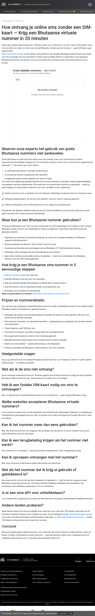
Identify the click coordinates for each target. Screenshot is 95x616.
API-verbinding (37, 575)
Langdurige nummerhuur (9, 578)
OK (71, 613)
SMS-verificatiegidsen (9, 582)
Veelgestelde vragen (8, 591)
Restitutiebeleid (70, 578)
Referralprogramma (39, 578)
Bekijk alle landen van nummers (70, 517)
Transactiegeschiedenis (29, 11)
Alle (17, 80)
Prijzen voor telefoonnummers (12, 571)
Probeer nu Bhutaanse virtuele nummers (52, 293)
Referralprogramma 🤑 (67, 11)
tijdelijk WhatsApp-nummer (81, 514)
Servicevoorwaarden (71, 582)
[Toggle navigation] (90, 4)
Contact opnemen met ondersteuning (14, 587)
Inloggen (78, 561)
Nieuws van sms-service (9, 595)
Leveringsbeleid (70, 575)
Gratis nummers (38, 571)
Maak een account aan (13, 275)
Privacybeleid (69, 571)
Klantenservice (48, 11)
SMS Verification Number (13, 54)
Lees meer (63, 613)
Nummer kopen (9, 11)
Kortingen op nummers (9, 575)
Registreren (90, 561)
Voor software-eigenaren (41, 582)
